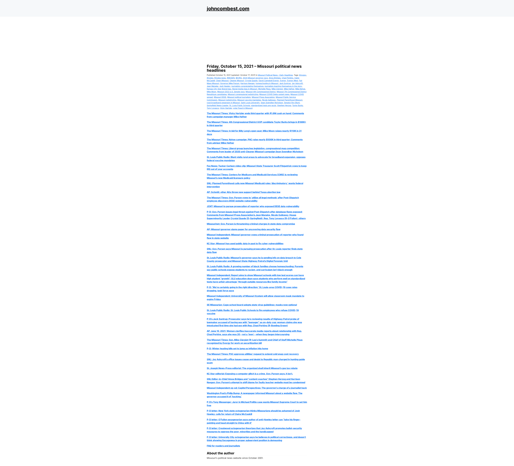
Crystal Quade (251, 80)
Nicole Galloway (269, 100)
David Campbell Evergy (269, 80)
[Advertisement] (257, 39)
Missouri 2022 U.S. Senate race (231, 92)
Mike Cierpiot (277, 89)
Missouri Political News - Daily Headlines (275, 75)
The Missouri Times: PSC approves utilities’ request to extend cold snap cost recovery (253, 354)
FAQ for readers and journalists (223, 445)
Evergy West (292, 80)
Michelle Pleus (264, 89)
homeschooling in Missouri (267, 83)
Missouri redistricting (227, 100)
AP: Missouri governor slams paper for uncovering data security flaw (243, 229)
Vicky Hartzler (226, 108)
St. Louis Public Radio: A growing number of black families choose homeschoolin (249, 266)
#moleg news (220, 78)
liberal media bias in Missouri (244, 89)
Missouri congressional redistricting (243, 94)
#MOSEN (231, 78)
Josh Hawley (224, 86)
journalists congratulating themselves (247, 86)
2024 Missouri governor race (255, 78)
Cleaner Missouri (237, 80)
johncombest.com (228, 9)
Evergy (283, 80)
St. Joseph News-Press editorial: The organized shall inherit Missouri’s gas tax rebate (252, 368)
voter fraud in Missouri (242, 108)
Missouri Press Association (263, 97)
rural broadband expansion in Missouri (223, 103)
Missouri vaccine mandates (249, 100)
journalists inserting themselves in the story (283, 86)
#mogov (302, 75)
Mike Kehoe (300, 89)
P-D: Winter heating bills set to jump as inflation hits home (237, 348)
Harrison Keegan (247, 83)
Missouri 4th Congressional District (261, 92)
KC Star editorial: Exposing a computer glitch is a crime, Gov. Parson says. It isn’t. (250, 373)
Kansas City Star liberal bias (219, 89)
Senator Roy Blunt (292, 103)
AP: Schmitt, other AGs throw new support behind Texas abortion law (243, 192)
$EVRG (239, 78)
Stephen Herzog (284, 105)
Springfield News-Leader (217, 105)
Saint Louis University (250, 103)
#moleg (210, 78)
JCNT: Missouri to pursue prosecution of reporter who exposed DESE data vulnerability (253, 206)
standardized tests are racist (263, 105)
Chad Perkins (287, 78)
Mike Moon (211, 92)
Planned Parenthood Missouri (289, 100)
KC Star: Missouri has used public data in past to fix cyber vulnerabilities (245, 243)
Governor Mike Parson (229, 83)
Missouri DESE (220, 97)
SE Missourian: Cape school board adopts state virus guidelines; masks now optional (252, 304)
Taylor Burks (297, 105)
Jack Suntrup (285, 83)
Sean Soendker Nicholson (272, 103)
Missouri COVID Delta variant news (274, 94)
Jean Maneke (212, 86)
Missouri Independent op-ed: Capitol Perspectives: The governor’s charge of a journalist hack (257, 388)
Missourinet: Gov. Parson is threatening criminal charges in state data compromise (251, 223)
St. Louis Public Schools (239, 105)
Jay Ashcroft (297, 83)
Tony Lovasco (213, 108)
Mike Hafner (289, 89)
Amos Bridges (275, 78)
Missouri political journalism (239, 97)
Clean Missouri (222, 80)
